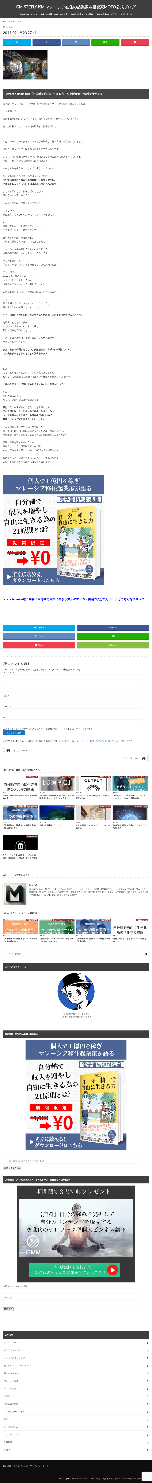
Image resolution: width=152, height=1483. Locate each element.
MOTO (33, 884)
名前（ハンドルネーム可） (15, 1286)
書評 (6, 1419)
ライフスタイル (11, 1426)
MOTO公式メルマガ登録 (82, 14)
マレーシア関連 (11, 1381)
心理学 (7, 1396)
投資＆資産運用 (11, 1403)
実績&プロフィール (28, 14)
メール (7, 706)
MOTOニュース (11, 1342)
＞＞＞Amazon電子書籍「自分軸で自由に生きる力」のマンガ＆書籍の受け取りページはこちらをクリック (73, 599)
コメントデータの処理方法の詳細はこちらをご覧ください (103, 740)
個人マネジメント (12, 1373)
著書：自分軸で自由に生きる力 (54, 14)
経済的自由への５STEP (107, 14)
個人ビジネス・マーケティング (18, 1365)
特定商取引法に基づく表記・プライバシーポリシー (27, 1466)
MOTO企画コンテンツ (14, 1358)
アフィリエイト (11, 1434)
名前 (6, 695)
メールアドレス (10, 1297)
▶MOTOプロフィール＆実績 (76, 1014)
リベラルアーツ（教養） (15, 1411)
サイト (6, 718)
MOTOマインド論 (12, 1350)
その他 (7, 1450)
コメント (8, 672)
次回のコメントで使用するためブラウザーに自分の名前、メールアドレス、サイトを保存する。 (50, 729)
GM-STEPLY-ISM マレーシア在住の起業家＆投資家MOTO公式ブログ (76, 6)
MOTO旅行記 (10, 1388)
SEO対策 (8, 1442)
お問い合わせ (126, 14)
